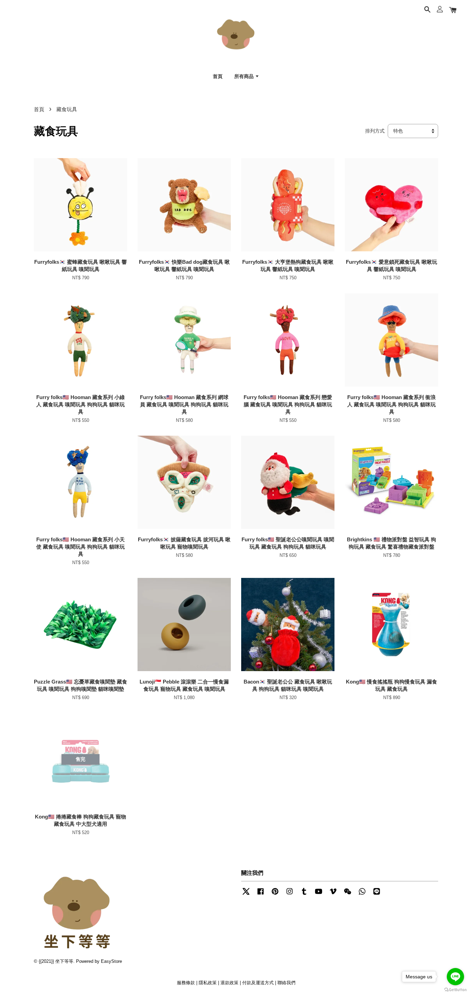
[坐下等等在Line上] (376, 894)
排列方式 (375, 131)
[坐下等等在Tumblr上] (304, 894)
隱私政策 (208, 982)
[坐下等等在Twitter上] (246, 894)
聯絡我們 (286, 982)
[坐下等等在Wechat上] (347, 894)
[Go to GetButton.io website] (455, 990)
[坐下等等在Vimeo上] (333, 894)
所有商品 (244, 76)
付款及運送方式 (258, 982)
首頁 (218, 76)
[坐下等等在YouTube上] (318, 894)
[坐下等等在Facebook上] (260, 894)
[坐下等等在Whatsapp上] (362, 894)
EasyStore (111, 961)
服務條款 (186, 982)
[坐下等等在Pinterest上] (275, 894)
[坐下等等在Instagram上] (289, 894)
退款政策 (229, 982)
